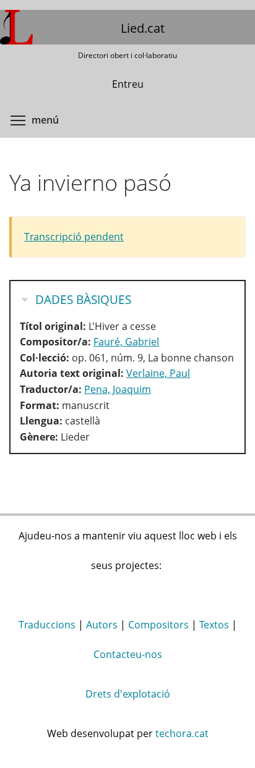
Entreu (128, 84)
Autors (102, 624)
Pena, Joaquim (117, 389)
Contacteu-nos (127, 654)
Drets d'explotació (127, 694)
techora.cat (182, 733)
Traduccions (47, 624)
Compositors (158, 624)
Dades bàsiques (83, 300)
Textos (214, 624)
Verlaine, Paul (158, 373)
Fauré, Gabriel (126, 341)
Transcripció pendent (74, 236)
